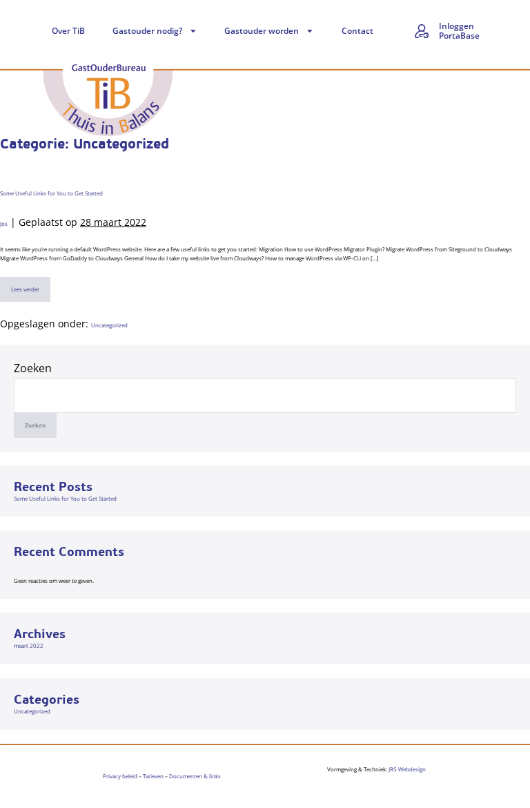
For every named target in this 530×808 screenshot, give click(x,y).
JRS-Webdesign (407, 769)
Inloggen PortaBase (459, 31)
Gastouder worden (261, 31)
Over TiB (68, 31)
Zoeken (33, 368)
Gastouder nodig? (147, 31)
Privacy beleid (120, 776)
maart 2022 (28, 645)
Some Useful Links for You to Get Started (51, 193)
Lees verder (27, 285)
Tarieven (153, 776)
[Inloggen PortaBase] (422, 31)
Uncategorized (109, 325)
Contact (357, 31)
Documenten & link (193, 776)
